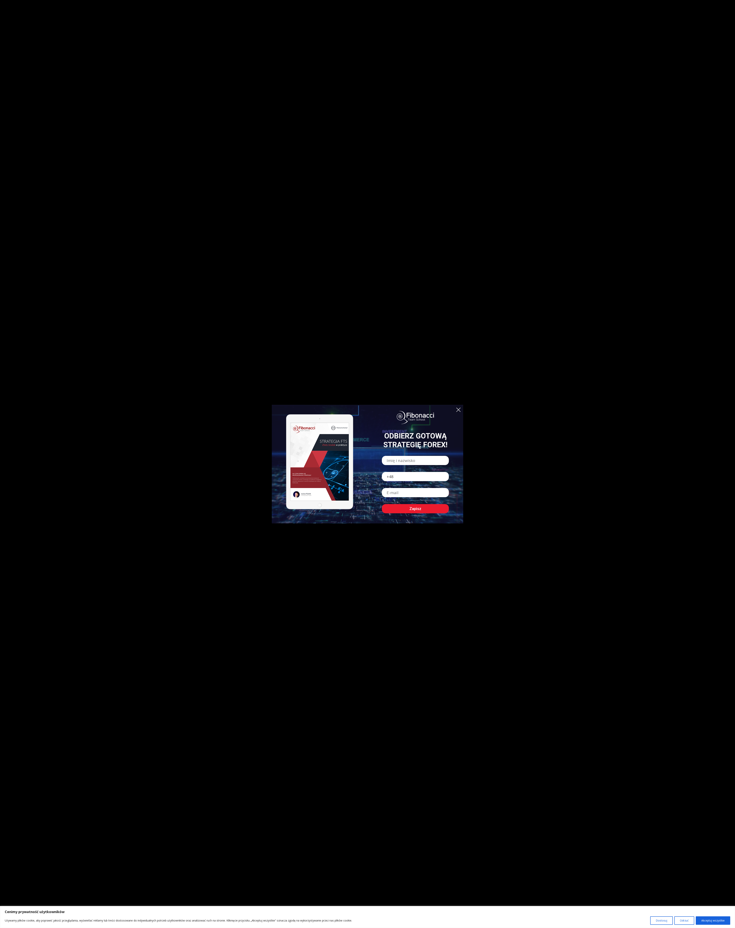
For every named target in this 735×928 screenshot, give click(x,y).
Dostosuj (661, 920)
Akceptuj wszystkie (713, 920)
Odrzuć (684, 920)
